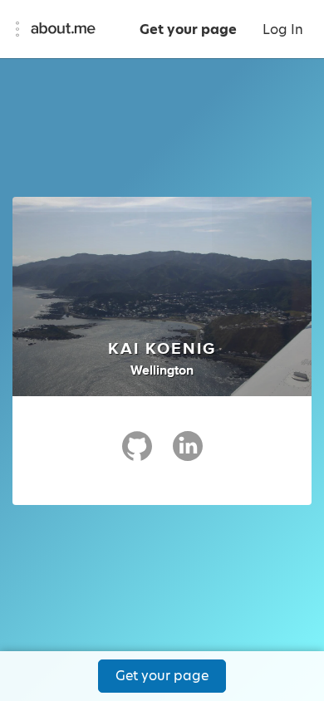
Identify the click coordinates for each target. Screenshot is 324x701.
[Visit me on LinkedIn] (188, 453)
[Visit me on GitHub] (137, 453)
